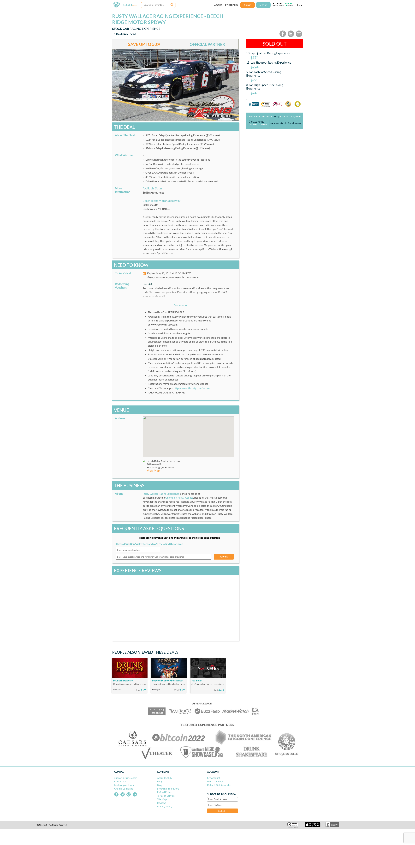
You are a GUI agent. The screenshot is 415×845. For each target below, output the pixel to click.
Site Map (162, 799)
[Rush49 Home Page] (125, 7)
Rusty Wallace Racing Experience (161, 493)
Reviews (161, 802)
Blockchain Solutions (168, 788)
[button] (188, 435)
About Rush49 (164, 777)
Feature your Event (124, 785)
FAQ (276, 116)
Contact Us (120, 781)
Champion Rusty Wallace (179, 497)
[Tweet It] (291, 36)
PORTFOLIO (231, 5)
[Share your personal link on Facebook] (282, 36)
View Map (153, 470)
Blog (159, 785)
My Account (213, 777)
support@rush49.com (125, 777)
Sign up (263, 4)
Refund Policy (164, 792)
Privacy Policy (164, 806)
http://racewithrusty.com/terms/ (192, 388)
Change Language (123, 788)
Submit (223, 556)
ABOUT (218, 5)
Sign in (247, 4)
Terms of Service (166, 795)
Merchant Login (215, 781)
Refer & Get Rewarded (219, 785)
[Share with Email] (299, 36)
